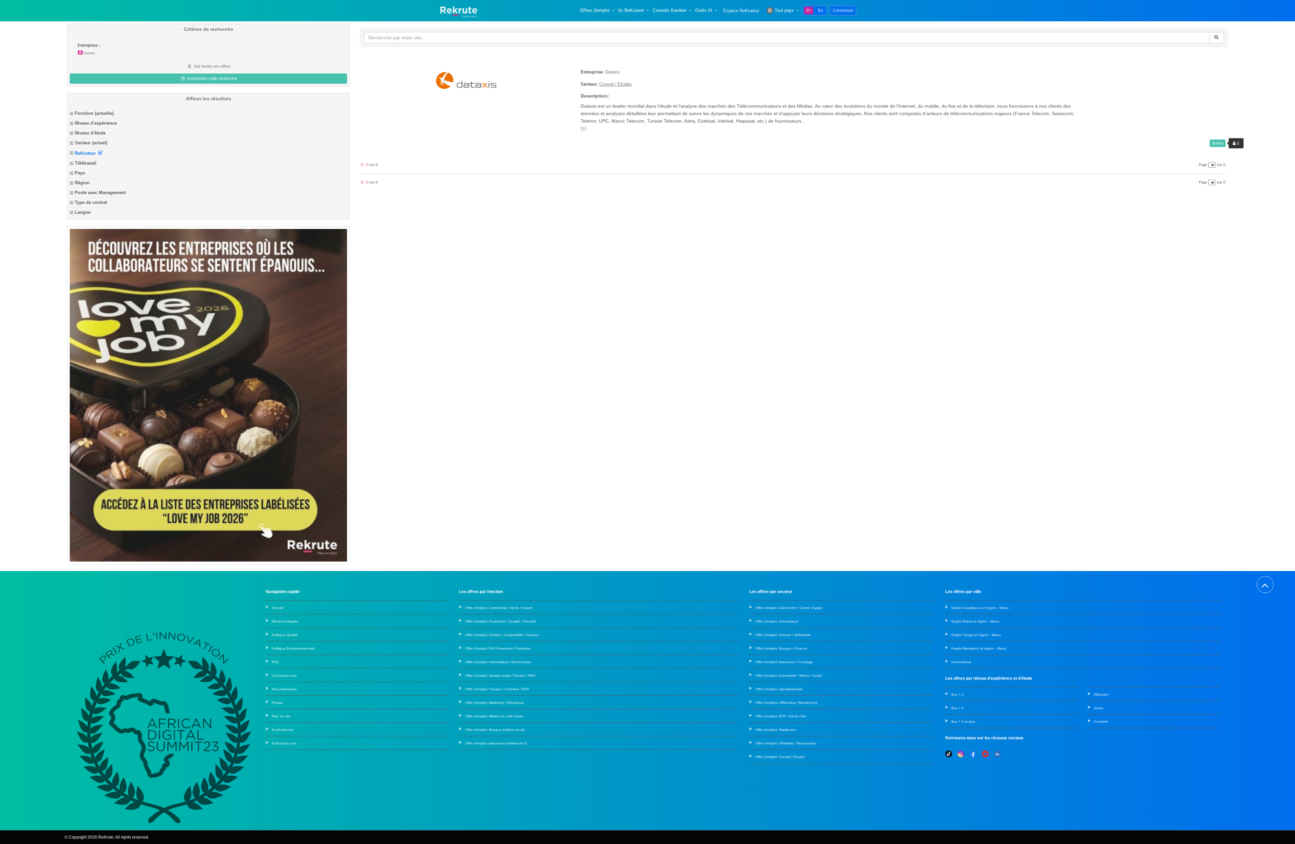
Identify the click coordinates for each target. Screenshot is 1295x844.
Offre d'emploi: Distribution (775, 730)
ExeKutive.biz (282, 730)
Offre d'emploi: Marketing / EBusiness (494, 702)
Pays (80, 173)
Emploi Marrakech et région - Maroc (979, 648)
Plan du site (281, 716)
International (961, 662)
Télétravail (85, 163)
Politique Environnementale (293, 648)
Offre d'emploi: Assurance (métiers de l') (496, 743)
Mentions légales (285, 621)
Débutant (1101, 694)
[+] (583, 128)
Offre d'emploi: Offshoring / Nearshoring (786, 702)
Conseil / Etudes (615, 84)
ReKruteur (86, 153)
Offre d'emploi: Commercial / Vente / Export (498, 608)
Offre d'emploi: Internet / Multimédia (783, 635)
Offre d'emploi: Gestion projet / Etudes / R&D (500, 675)
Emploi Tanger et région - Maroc (976, 635)
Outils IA (703, 10)
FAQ (275, 662)
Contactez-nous (284, 675)
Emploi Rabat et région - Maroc (975, 621)
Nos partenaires (284, 689)
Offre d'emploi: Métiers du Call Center (494, 716)
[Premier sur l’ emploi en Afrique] (458, 10)
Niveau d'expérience (96, 123)
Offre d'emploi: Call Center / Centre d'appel (788, 608)
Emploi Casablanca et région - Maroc (980, 608)
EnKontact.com (284, 743)
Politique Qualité (285, 635)
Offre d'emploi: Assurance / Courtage (784, 662)
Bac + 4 (957, 708)
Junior (1098, 708)
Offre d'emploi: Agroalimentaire (779, 689)
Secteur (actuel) (91, 143)
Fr (809, 10)
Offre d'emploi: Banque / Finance (781, 648)
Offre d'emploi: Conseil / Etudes (780, 757)
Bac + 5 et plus (963, 721)
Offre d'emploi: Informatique (777, 621)
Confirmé (1101, 721)
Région (82, 183)
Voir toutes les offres (212, 66)
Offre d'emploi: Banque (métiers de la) (494, 730)
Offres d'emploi (594, 10)
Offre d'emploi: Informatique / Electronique (498, 662)
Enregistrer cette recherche (211, 78)
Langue (82, 212)
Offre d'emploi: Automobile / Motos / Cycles (788, 675)
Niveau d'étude (90, 133)
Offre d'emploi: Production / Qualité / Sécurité (500, 621)
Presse (277, 702)
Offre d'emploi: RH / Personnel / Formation (498, 648)
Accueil (277, 608)
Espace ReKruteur (741, 10)
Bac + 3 (957, 694)
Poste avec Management (100, 192)
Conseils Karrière (669, 10)
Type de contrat (91, 202)
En (820, 10)
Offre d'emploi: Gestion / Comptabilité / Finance (502, 635)
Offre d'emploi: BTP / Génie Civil (780, 716)
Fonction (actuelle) (94, 113)
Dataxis (89, 53)
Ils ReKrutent (631, 10)
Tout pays (784, 10)
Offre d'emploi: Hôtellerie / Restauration (786, 743)
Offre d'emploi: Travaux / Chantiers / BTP (497, 689)
